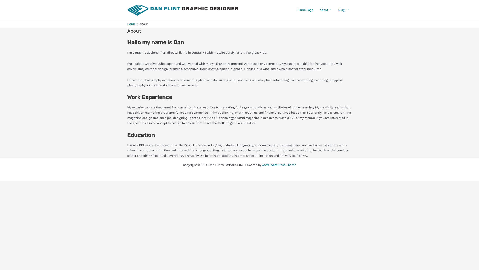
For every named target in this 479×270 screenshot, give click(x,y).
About (324, 10)
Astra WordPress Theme (279, 165)
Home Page (305, 10)
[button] (330, 9)
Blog (341, 10)
